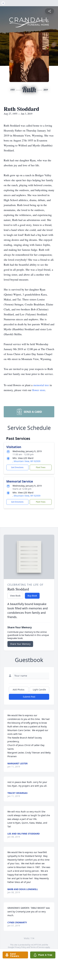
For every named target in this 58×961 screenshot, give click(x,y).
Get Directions (17, 467)
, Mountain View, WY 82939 (26, 461)
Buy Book (32, 595)
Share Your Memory (20, 643)
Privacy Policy (20, 947)
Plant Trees (40, 467)
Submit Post (29, 696)
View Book (15, 595)
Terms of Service (37, 947)
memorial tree (41, 385)
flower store (38, 390)
